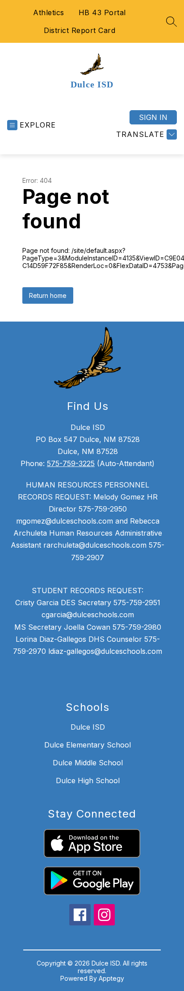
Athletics (48, 12)
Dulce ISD (88, 727)
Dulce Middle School (88, 762)
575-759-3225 (71, 463)
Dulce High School (88, 780)
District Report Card (79, 30)
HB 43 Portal (102, 12)
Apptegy (111, 978)
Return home (48, 295)
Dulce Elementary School (87, 744)
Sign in (153, 117)
